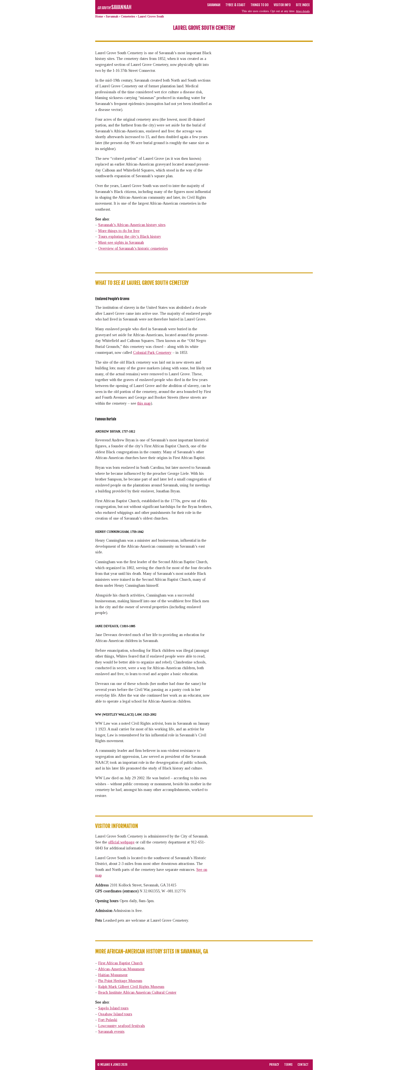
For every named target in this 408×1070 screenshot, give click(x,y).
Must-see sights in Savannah (121, 242)
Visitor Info (282, 5)
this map (144, 403)
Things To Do (260, 5)
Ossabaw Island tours (115, 1014)
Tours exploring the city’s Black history (129, 236)
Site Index (303, 5)
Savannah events (111, 1031)
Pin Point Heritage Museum (120, 981)
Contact (303, 1065)
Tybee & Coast (235, 5)
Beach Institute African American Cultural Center (137, 992)
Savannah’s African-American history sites (132, 225)
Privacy (274, 1065)
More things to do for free (119, 231)
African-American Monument (121, 969)
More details (303, 11)
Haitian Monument (113, 975)
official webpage (121, 842)
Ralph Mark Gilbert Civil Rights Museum (131, 987)
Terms (288, 1065)
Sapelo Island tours (113, 1008)
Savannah (213, 5)
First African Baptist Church (120, 963)
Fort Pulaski (107, 1020)
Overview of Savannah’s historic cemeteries (133, 248)
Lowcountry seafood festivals (121, 1026)
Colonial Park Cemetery (152, 352)
